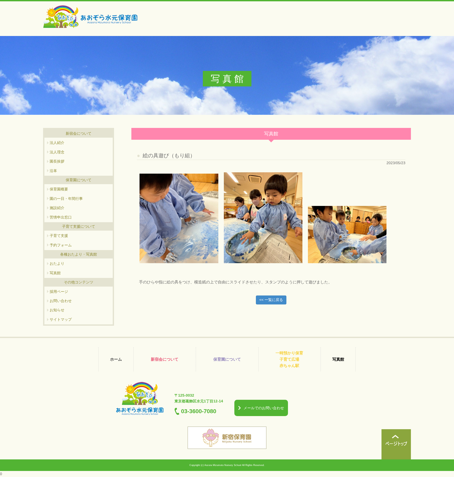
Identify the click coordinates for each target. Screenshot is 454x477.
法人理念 (57, 152)
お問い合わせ (61, 301)
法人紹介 (57, 143)
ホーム (116, 359)
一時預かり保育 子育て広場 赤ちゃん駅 (289, 359)
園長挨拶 (57, 161)
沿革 (53, 171)
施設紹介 (57, 208)
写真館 (55, 273)
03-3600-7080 (198, 411)
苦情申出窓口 (61, 217)
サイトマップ (61, 319)
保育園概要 (59, 189)
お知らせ (57, 310)
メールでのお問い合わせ (264, 408)
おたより (57, 263)
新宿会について (164, 359)
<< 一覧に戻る (271, 300)
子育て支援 (59, 236)
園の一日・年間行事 (66, 198)
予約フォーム (61, 245)
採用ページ (59, 291)
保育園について (227, 359)
